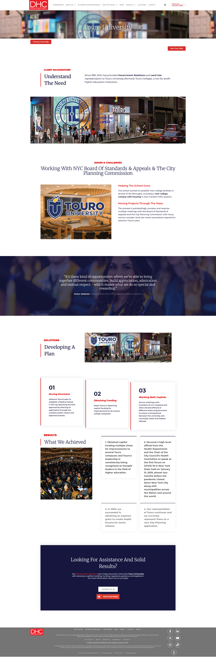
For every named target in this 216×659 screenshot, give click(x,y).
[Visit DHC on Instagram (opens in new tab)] (170, 645)
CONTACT (138, 629)
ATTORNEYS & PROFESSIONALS (93, 629)
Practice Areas (109, 5)
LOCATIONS (130, 629)
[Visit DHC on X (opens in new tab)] (170, 638)
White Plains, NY (117, 639)
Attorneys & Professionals (89, 5)
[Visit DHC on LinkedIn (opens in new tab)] (177, 631)
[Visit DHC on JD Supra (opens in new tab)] (174, 652)
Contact (151, 5)
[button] (165, 5)
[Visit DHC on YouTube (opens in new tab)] (177, 638)
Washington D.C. (107, 639)
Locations (142, 5)
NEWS (116, 629)
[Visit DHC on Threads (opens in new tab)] (177, 645)
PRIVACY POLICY (119, 653)
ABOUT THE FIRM (78, 629)
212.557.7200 (177, 5)
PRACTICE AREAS (108, 629)
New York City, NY (89, 639)
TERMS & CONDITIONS (130, 653)
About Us (69, 5)
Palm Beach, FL (126, 639)
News (122, 5)
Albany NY (98, 639)
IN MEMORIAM (58, 5)
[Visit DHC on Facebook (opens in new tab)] (170, 631)
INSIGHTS (129, 5)
